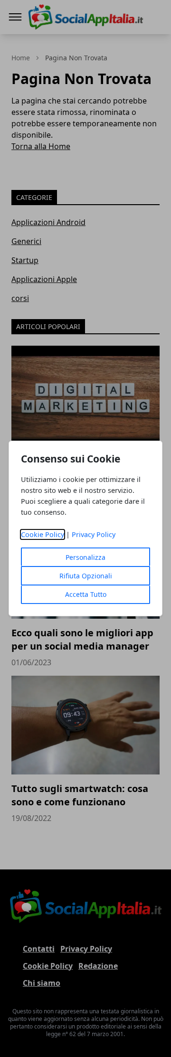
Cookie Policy (42, 534)
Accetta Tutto (85, 594)
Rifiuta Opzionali (85, 575)
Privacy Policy (93, 534)
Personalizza (85, 557)
